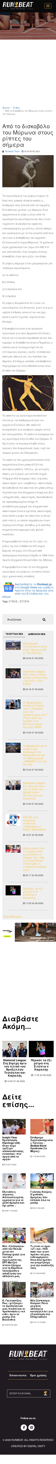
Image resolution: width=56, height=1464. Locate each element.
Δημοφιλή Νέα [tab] (36, 634)
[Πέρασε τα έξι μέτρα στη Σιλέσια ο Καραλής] (13, 890)
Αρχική (6, 107)
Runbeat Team (12, 151)
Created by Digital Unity (28, 1446)
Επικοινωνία (17, 1375)
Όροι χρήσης (38, 1375)
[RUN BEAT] (17, 5)
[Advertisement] (28, 77)
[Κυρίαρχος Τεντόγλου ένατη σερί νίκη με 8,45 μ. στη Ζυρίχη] (13, 645)
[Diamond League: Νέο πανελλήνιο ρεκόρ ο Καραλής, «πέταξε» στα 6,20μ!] (13, 673)
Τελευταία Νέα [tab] (14, 633)
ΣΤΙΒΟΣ (13, 601)
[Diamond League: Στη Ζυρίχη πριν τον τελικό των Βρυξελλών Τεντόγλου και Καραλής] (13, 785)
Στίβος (16, 107)
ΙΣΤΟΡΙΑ (24, 601)
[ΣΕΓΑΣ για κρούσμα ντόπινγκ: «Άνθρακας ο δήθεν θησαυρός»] (13, 820)
